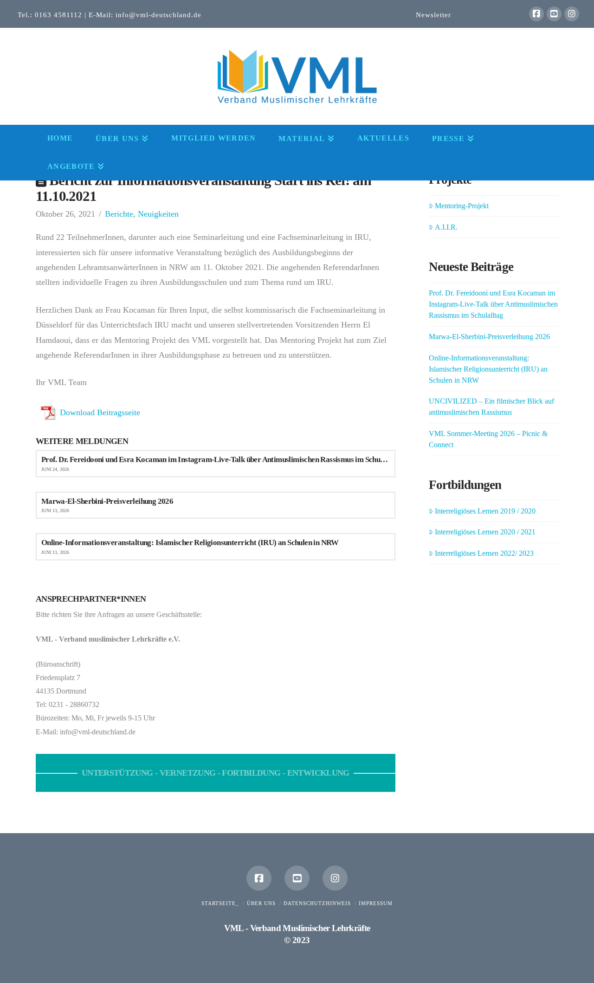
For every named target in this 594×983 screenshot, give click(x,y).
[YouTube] (554, 13)
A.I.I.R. (446, 227)
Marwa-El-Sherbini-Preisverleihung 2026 (489, 337)
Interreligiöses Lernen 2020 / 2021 (485, 532)
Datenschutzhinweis (317, 903)
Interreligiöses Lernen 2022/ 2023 (484, 553)
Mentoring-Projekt (462, 206)
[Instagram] (571, 13)
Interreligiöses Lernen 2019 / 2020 (485, 511)
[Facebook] (536, 13)
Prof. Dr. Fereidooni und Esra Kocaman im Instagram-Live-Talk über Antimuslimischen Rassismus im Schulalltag (493, 304)
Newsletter (433, 15)
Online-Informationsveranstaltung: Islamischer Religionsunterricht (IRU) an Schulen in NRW (488, 369)
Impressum (376, 903)
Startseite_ (220, 903)
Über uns (261, 903)
